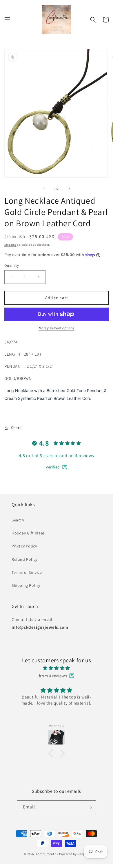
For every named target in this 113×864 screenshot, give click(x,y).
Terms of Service (27, 572)
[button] (7, 19)
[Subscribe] (89, 807)
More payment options (56, 328)
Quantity (11, 265)
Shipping (10, 245)
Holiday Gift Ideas (28, 533)
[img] (56, 668)
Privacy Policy (24, 546)
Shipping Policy (26, 585)
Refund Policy (24, 559)
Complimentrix (47, 854)
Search (18, 520)
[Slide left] (43, 188)
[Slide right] (69, 188)
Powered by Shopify (74, 854)
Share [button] (16, 427)
